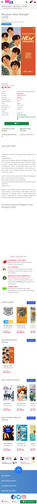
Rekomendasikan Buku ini (9, 136)
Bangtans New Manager (10, 366)
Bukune (19, 97)
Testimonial (19, 282)
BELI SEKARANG (29, 502)
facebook (13, 497)
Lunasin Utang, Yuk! (22, 326)
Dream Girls (6, 403)
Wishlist (5, 502)
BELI (17, 123)
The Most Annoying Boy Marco (26, 403)
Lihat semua (31, 303)
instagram (23, 497)
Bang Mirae (20, 93)
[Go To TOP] (18, 470)
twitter (18, 497)
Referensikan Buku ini (28, 135)
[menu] (2, 2)
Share (15, 502)
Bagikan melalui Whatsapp (25, 130)
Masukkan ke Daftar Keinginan (8, 130)
